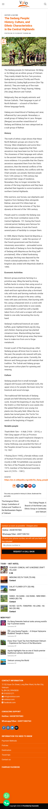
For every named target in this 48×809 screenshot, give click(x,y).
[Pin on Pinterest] (30, 486)
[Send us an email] (16, 728)
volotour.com (9, 699)
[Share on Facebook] (18, 486)
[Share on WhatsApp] (14, 486)
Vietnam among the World (18, 660)
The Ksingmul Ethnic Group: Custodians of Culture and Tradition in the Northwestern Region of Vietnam (12, 507)
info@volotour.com (12, 696)
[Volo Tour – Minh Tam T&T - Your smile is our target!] (24, 4)
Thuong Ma (27, 33)
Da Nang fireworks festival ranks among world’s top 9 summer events (27, 622)
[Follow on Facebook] (4, 728)
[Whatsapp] (6, 795)
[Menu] (3, 4)
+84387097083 (15, 530)
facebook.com (10, 702)
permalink (7, 496)
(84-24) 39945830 (11, 690)
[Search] (45, 4)
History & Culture (11, 15)
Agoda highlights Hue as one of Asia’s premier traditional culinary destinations (26, 652)
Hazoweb (35, 806)
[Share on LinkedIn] (34, 486)
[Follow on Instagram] (8, 728)
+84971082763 (23, 534)
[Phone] (6, 803)
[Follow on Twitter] (12, 728)
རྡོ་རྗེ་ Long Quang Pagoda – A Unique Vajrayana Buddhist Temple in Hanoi (27, 632)
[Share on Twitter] (22, 486)
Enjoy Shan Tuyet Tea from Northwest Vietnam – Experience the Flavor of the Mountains (27, 642)
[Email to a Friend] (26, 486)
